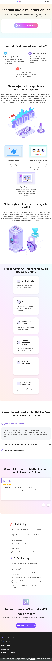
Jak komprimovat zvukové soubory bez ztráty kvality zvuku (26, 577)
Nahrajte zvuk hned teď (26, 625)
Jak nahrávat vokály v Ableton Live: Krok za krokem (24, 552)
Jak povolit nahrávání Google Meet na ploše (23, 544)
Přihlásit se (48, 2)
